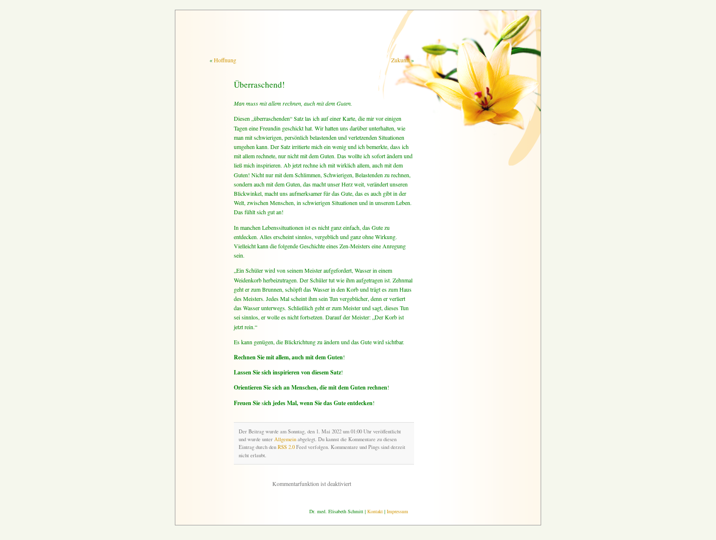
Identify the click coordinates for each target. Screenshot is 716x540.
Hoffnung (225, 60)
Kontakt (375, 511)
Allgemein (285, 439)
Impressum (397, 511)
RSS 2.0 (286, 447)
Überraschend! (259, 84)
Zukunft (400, 60)
